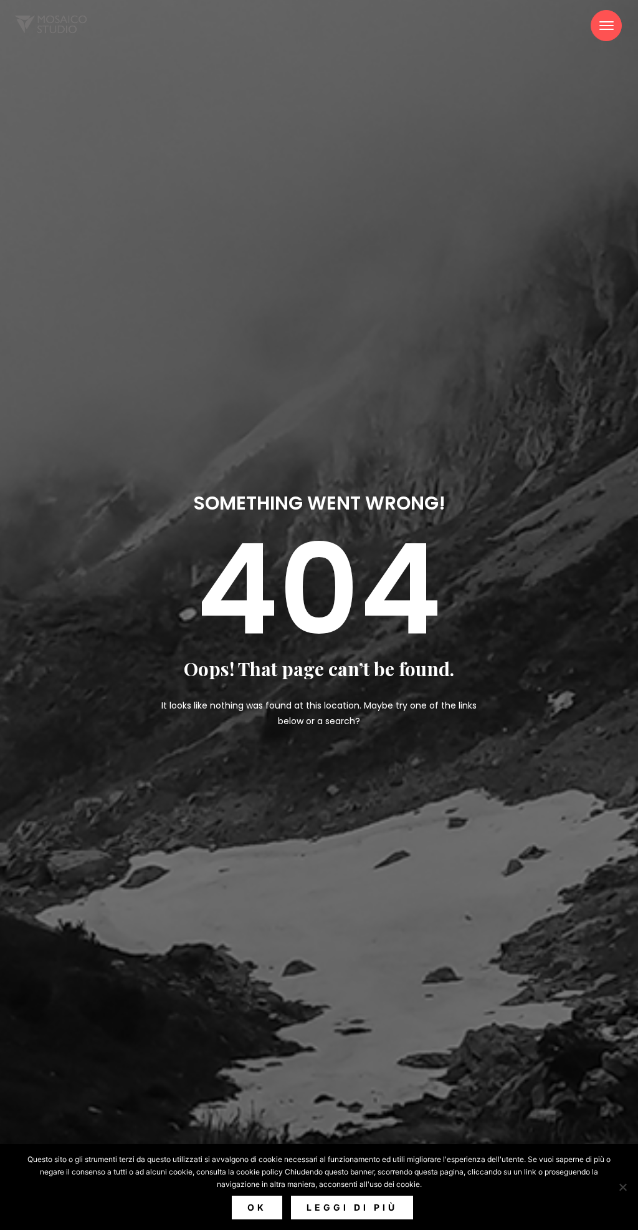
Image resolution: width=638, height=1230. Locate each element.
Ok (257, 1207)
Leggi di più (352, 1207)
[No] (622, 1187)
